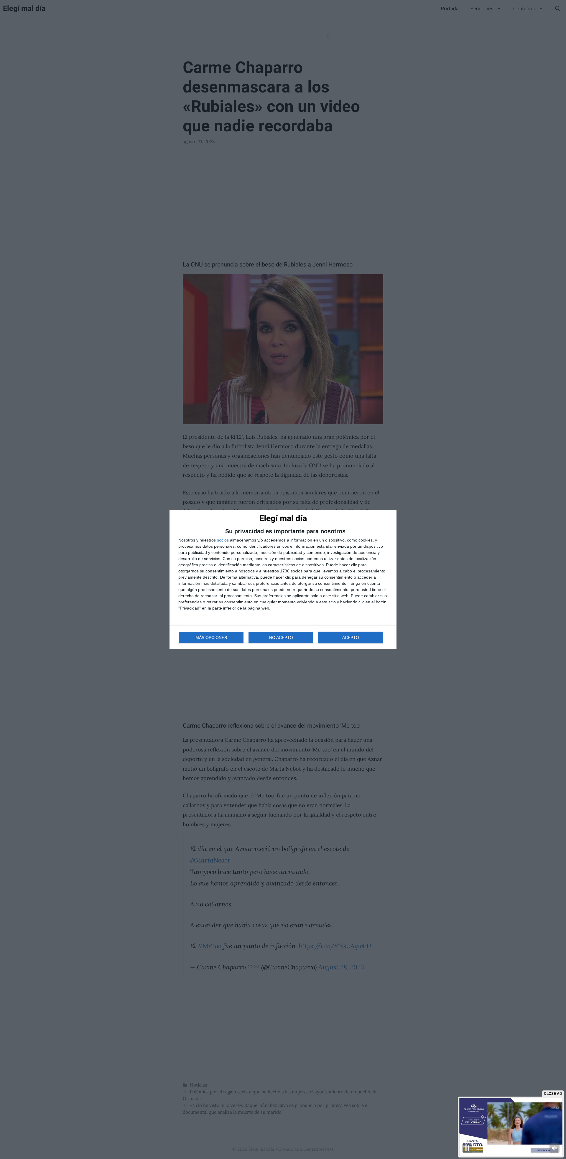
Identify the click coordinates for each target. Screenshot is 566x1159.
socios (223, 540)
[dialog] (283, 579)
